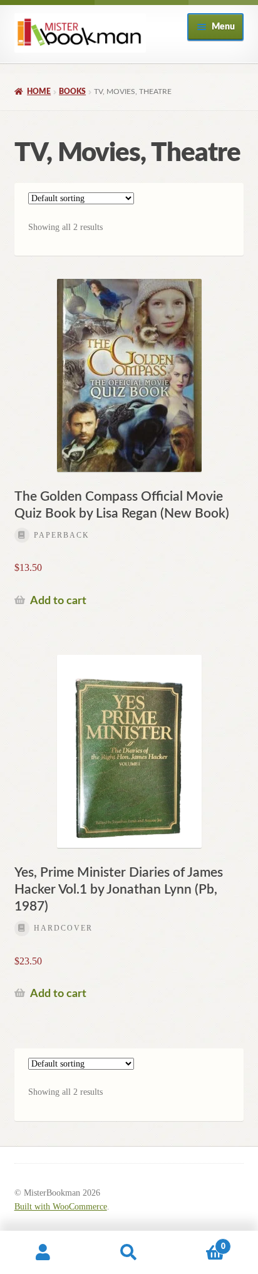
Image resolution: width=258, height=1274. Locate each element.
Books (72, 91)
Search (129, 1252)
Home (39, 91)
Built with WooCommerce (60, 1206)
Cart (198, 1242)
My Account (43, 1252)
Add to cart (58, 600)
